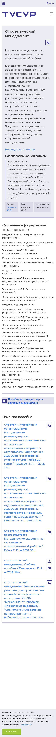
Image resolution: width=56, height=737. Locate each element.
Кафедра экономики (20, 149)
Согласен (11, 731)
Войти (50, 3)
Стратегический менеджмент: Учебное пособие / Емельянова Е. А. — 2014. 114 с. (23, 566)
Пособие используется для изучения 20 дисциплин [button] (25, 401)
